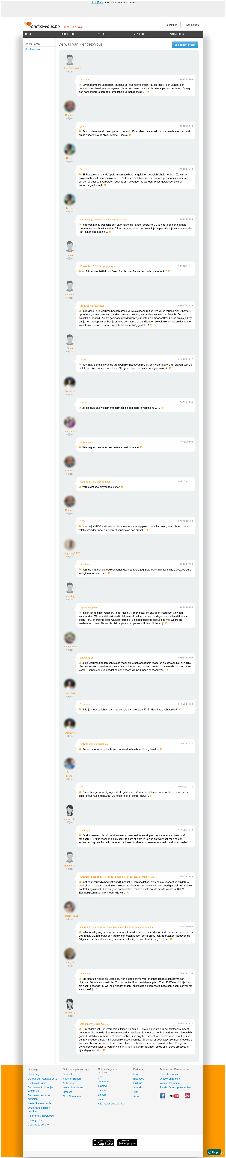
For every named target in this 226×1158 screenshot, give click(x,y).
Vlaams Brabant (72, 1078)
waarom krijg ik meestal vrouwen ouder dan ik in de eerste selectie (116, 926)
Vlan (135, 1092)
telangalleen (70, 646)
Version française (170, 1083)
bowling (102, 1086)
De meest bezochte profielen (39, 1097)
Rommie (69, 115)
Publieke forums (37, 1083)
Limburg (67, 1092)
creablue (70, 294)
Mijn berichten (33, 49)
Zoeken (102, 34)
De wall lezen (32, 44)
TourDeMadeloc (72, 68)
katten (101, 1099)
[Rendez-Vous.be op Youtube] (175, 1097)
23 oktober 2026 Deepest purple (97, 266)
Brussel (67, 1074)
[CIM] (187, 1097)
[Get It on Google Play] (127, 1145)
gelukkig (70, 596)
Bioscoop (138, 1078)
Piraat (70, 348)
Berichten (67, 34)
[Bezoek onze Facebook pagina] (163, 1097)
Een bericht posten (184, 44)
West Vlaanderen (73, 1087)
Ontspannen (86, 442)
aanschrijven (87, 657)
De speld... (86, 169)
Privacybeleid (35, 1120)
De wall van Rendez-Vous (42, 1078)
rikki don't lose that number (95, 481)
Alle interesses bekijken (111, 1103)
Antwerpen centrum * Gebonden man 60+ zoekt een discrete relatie (117, 876)
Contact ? (85, 402)
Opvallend (85, 973)
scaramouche (71, 915)
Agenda (137, 1087)
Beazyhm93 (70, 431)
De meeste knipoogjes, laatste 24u (41, 1089)
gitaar (101, 1077)
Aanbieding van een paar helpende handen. (104, 219)
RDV (82, 521)
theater (102, 1094)
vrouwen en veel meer (92, 305)
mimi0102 (69, 819)
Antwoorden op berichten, (94, 743)
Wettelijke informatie (39, 1103)
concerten (103, 1081)
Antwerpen (69, 1083)
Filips (70, 255)
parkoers (84, 79)
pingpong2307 (72, 553)
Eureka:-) (70, 1012)
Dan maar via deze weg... (94, 1023)
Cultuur (137, 1083)
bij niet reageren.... (90, 607)
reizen (83, 359)
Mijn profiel (141, 34)
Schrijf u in (97, 2)
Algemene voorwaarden (41, 1115)
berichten (85, 564)
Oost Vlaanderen (72, 1096)
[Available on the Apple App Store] (104, 1145)
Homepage (34, 1074)
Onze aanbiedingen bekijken (39, 1109)
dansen (102, 1090)
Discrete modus (169, 1074)
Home (28, 34)
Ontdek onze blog (170, 1078)
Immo (136, 1074)
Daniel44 (70, 391)
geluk (83, 126)
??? (82, 787)
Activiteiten (177, 34)
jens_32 (70, 962)
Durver (70, 158)
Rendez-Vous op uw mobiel (175, 1087)
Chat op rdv (86, 830)
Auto (136, 1096)
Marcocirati (70, 865)
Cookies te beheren (39, 1124)
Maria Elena (69, 773)
